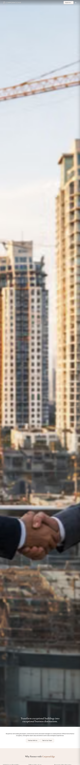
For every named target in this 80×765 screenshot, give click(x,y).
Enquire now (68, 2)
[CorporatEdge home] (12, 2)
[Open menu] (75, 2)
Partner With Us (32, 740)
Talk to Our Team (47, 740)
